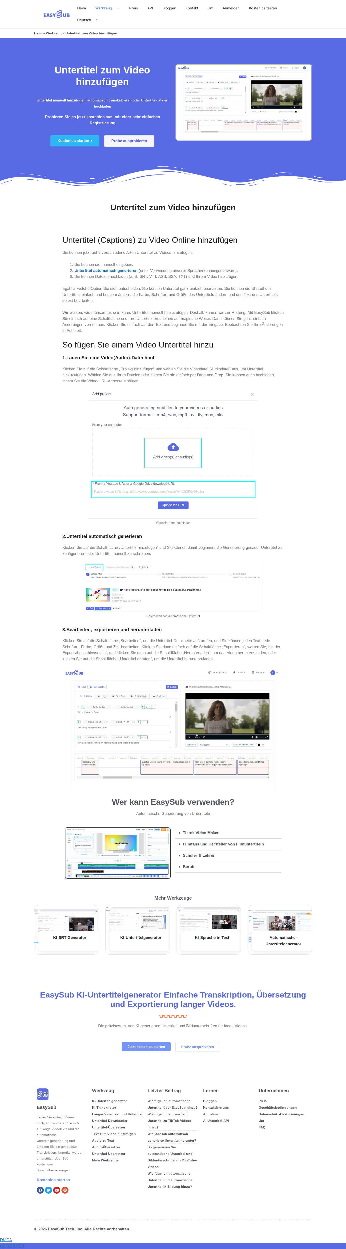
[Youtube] (56, 1190)
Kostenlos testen (263, 8)
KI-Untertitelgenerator (140, 937)
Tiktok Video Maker (201, 833)
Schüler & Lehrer (199, 855)
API (150, 8)
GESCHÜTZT (12, 1246)
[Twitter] (48, 1190)
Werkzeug (103, 8)
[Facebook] (40, 1190)
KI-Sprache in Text (212, 937)
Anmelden (231, 8)
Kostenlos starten (53, 1180)
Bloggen (169, 8)
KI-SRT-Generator (69, 937)
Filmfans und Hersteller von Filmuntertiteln (223, 844)
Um (210, 8)
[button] (228, 833)
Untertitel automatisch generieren (105, 270)
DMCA (6, 1239)
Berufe (189, 867)
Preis (133, 8)
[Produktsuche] (64, 1190)
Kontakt (192, 8)
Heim (81, 8)
